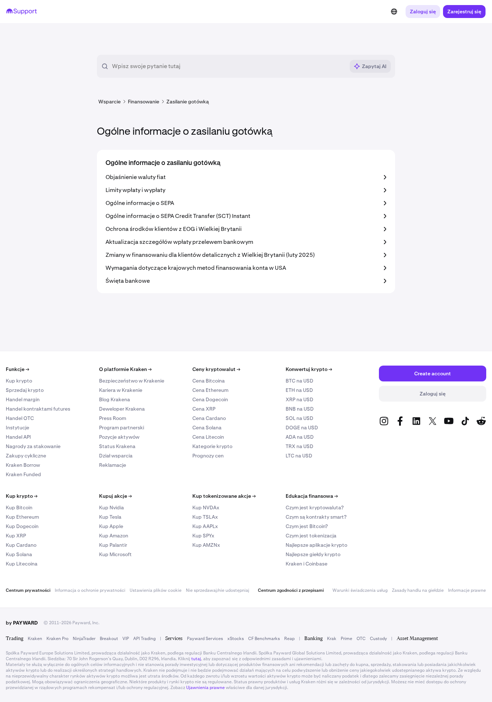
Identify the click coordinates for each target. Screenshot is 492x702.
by (22, 623)
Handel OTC (20, 418)
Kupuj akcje (115, 496)
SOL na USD (299, 418)
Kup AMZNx (206, 545)
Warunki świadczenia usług (360, 590)
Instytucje (17, 427)
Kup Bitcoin (19, 507)
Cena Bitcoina (208, 380)
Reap (289, 638)
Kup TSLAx (205, 517)
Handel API (18, 437)
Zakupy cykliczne (26, 455)
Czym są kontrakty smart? (316, 517)
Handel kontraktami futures (38, 409)
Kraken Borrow (23, 465)
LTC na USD (299, 455)
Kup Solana (19, 554)
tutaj (196, 659)
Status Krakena (117, 446)
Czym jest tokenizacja (311, 535)
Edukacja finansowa (312, 496)
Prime (346, 638)
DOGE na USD (302, 427)
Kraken (35, 638)
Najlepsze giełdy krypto (313, 554)
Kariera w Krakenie (120, 390)
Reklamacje (112, 465)
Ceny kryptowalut (216, 369)
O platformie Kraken (125, 369)
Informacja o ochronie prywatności (90, 590)
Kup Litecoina (21, 563)
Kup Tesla (110, 517)
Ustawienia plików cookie (156, 590)
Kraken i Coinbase (306, 563)
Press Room (112, 418)
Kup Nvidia (111, 507)
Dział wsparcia (116, 455)
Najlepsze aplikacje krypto (316, 545)
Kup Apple (111, 526)
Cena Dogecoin (210, 399)
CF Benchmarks (264, 638)
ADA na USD (300, 437)
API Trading (144, 638)
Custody (378, 638)
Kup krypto (19, 380)
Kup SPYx (203, 535)
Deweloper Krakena (122, 409)
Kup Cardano (21, 545)
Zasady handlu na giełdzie (418, 590)
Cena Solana (207, 427)
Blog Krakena (114, 399)
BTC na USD (299, 380)
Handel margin (23, 399)
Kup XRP (16, 535)
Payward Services (205, 638)
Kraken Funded (23, 474)
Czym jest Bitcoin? (307, 526)
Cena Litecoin (208, 437)
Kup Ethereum (22, 517)
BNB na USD (300, 409)
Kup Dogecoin (22, 526)
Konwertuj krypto (309, 369)
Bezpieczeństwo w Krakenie (131, 380)
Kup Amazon (113, 535)
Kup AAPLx (205, 526)
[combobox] (228, 66)
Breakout (109, 638)
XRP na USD (299, 399)
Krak (331, 638)
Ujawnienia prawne (205, 687)
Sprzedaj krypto (25, 390)
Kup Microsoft (115, 554)
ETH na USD (299, 390)
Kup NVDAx (205, 507)
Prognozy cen (208, 455)
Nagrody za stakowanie (33, 446)
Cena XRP (203, 409)
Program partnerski (121, 427)
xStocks (235, 638)
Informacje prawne (467, 590)
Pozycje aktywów (119, 437)
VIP (125, 638)
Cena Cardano (209, 418)
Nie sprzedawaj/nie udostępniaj (217, 590)
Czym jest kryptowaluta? (315, 507)
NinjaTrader (84, 638)
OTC (361, 638)
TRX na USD (299, 446)
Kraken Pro (57, 638)
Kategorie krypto (212, 446)
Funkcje (17, 369)
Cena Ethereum (210, 390)
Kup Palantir (113, 545)
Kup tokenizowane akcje (224, 496)
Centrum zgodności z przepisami (291, 590)
